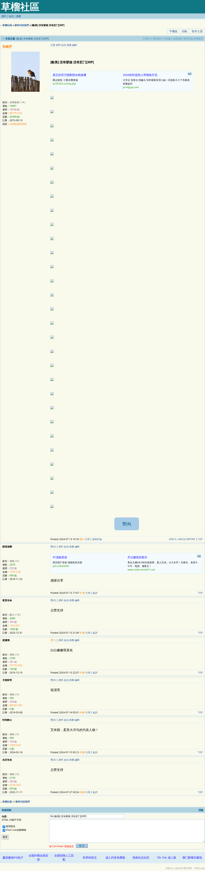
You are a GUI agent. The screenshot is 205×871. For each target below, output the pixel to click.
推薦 (69, 45)
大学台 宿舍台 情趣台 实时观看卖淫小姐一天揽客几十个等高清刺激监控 (157, 80)
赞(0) (53, 546)
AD (189, 74)
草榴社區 (7, 25)
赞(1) (53, 640)
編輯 (74, 45)
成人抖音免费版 (115, 857)
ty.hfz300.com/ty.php (64, 83)
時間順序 (198, 38)
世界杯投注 (90, 857)
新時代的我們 (22, 25)
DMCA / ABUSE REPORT (182, 539)
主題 (52, 45)
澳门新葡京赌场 (192, 857)
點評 (95, 593)
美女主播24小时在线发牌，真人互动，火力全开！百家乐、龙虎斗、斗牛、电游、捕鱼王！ (164, 562)
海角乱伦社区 (141, 857)
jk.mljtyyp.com (131, 87)
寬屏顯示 (157, 38)
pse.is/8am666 (61, 566)
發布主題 (197, 31)
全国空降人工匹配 (64, 857)
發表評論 (97, 539)
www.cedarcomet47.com (141, 569)
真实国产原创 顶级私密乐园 (67, 561)
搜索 (18, 16)
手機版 (173, 31)
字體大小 (147, 38)
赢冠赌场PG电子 (13, 857)
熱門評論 (188, 38)
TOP (200, 539)
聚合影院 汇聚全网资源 (69, 79)
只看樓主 (168, 38)
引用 (87, 539)
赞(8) (126, 523)
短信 (11, 16)
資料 (3, 16)
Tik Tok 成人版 (166, 857)
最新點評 (178, 38)
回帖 (184, 31)
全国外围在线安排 (38, 857)
